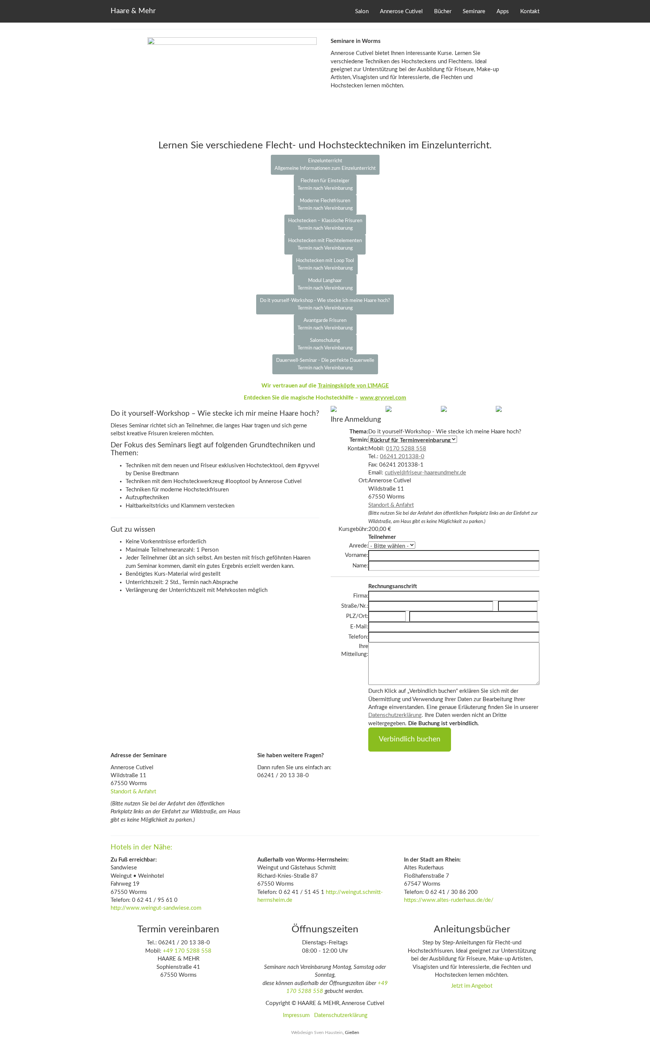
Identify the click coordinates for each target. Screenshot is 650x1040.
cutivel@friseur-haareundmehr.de (425, 473)
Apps (503, 11)
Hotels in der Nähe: (141, 847)
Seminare (474, 11)
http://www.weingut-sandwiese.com (156, 908)
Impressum (296, 1015)
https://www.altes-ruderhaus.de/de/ (449, 900)
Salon (362, 11)
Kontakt (529, 11)
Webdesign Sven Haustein (317, 1032)
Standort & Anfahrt (391, 505)
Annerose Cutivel (401, 11)
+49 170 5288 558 (187, 951)
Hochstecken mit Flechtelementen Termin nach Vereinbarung (325, 244)
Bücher (442, 11)
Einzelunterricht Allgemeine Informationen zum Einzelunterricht (325, 165)
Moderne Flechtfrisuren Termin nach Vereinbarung (325, 204)
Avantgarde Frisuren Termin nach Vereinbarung (325, 324)
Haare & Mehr (133, 11)
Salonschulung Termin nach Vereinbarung (325, 344)
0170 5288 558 (406, 448)
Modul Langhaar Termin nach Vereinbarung (325, 284)
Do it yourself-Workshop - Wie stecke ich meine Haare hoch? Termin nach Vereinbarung (325, 304)
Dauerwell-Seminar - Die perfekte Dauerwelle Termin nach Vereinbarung (325, 364)
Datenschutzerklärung (395, 715)
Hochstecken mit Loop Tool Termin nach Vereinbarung (325, 264)
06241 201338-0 (402, 456)
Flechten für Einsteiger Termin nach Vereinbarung (325, 184)
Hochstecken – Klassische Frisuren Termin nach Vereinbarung (325, 224)
